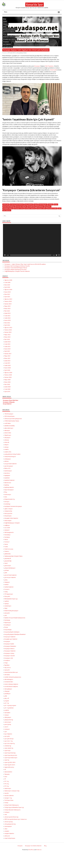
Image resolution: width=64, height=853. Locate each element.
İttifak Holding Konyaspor (11, 610)
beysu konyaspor (9, 489)
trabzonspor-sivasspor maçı (11, 791)
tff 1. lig (6, 781)
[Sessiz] (56, 255)
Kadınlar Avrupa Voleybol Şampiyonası (14, 617)
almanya (6, 440)
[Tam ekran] (59, 255)
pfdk (5, 696)
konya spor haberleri (8, 36)
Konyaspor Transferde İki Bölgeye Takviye (16, 267)
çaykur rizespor (8, 508)
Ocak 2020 (7, 389)
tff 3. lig (6, 786)
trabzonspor (7, 788)
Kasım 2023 (7, 292)
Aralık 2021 (7, 346)
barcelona (7, 473)
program (6, 700)
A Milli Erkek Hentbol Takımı (11, 421)
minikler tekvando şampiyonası (12, 677)
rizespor (6, 715)
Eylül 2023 (7, 296)
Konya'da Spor (34, 4)
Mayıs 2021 (7, 356)
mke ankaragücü (8, 679)
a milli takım (7, 423)
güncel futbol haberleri (9, 29)
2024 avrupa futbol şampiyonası (13, 418)
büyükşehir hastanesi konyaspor (13, 506)
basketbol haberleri (9, 480)
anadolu (6, 449)
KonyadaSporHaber (22, 53)
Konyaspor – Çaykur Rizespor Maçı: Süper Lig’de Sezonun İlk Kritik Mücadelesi (25, 264)
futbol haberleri (43, 204)
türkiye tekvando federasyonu (12, 810)
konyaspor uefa (8, 658)
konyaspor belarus (9, 648)
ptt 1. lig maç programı (10, 705)
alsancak (6, 442)
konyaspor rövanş (9, 653)
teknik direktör (8, 772)
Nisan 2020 (7, 382)
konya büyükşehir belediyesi (11, 632)
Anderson (38, 849)
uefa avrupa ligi (8, 821)
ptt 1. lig (6, 703)
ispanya (6, 603)
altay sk (6, 444)
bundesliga (7, 504)
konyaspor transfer (9, 655)
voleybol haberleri (9, 833)
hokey (6, 591)
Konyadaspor (40, 206)
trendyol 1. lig (8, 798)
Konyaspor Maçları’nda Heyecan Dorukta (15, 269)
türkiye (6, 802)
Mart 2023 (7, 311)
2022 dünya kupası (9, 416)
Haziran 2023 (7, 304)
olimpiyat (6, 691)
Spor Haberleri (7, 44)
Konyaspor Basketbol (10, 646)
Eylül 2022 (7, 325)
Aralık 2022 (7, 318)
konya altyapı (8, 629)
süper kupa (7, 750)
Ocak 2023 (7, 315)
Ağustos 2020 (8, 372)
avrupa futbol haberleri (10, 463)
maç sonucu (7, 667)
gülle (5, 572)
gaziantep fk (7, 558)
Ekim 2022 (7, 323)
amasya (6, 447)
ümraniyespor (8, 826)
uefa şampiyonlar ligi (10, 824)
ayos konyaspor (8, 466)
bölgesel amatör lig (9, 499)
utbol (5, 829)
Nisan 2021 (7, 358)
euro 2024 (7, 527)
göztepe (6, 570)
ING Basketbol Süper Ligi (10, 599)
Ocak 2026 (7, 282)
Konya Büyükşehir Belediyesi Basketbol (15, 634)
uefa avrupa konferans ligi (11, 817)
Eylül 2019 (7, 391)
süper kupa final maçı (10, 753)
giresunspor (7, 565)
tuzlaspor (7, 812)
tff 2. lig (6, 783)
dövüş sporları (8, 513)
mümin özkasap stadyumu (11, 684)
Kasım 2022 (7, 320)
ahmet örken (7, 433)
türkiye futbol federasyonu (11, 805)
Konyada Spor (31, 206)
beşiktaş (6, 485)
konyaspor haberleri (30, 208)
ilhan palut (7, 596)
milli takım (7, 674)
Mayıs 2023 (7, 306)
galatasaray (7, 553)
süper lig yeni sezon (9, 764)
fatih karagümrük (9, 532)
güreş (5, 580)
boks (5, 497)
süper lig (6, 760)
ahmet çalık (6, 204)
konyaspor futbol (18, 208)
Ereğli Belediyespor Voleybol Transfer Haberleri (17, 271)
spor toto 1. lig (8, 741)
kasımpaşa (7, 620)
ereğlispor (7, 525)
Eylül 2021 (7, 351)
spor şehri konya (7, 47)
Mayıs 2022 (7, 334)
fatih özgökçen (28, 204)
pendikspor (7, 693)
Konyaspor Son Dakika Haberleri (33, 845)
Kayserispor (7, 622)
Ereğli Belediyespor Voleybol (12, 523)
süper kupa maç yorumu (10, 755)
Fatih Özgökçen (49, 66)
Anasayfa (20, 845)
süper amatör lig (8, 748)
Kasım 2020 (7, 368)
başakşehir (7, 475)
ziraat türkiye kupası (9, 838)
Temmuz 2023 (8, 301)
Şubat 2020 (7, 386)
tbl (5, 769)
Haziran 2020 (7, 377)
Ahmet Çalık (53, 70)
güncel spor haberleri (9, 31)
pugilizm (6, 710)
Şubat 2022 (7, 341)
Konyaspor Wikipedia (9, 402)
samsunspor (7, 722)
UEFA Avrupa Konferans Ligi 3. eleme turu (15, 819)
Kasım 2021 (7, 349)
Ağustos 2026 (8, 280)
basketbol (7, 478)
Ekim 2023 (7, 294)
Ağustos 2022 (8, 327)
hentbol (6, 584)
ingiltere (6, 601)
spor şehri (7, 736)
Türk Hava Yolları (8, 800)
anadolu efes (7, 452)
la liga (5, 663)
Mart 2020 (7, 384)
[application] (32, 240)
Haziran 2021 (7, 353)
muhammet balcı (8, 681)
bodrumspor (7, 494)
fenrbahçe (7, 537)
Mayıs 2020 (7, 379)
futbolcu (5, 24)
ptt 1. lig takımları (9, 708)
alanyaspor (7, 437)
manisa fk (7, 670)
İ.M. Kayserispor (8, 594)
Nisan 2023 (7, 308)
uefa (5, 814)
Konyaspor (37, 66)
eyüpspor (7, 530)
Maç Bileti (6, 665)
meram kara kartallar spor (11, 672)
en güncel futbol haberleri (16, 204)
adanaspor (7, 430)
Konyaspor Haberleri (10, 651)
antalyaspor (7, 459)
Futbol (5, 21)
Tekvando (7, 774)
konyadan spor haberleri (9, 39)
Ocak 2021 (7, 363)
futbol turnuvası (8, 549)
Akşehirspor (7, 435)
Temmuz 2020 (8, 375)
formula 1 (7, 542)
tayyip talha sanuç (9, 767)
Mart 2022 (7, 339)
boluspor (6, 501)
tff (5, 779)
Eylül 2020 (7, 370)
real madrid (7, 712)
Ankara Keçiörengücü (10, 456)
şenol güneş (7, 724)
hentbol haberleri (9, 587)
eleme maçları (7, 520)
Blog (4, 19)
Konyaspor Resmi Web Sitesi (10, 400)
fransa (6, 544)
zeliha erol (7, 836)
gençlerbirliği (7, 561)
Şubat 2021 (7, 360)
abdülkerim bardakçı (9, 425)
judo (5, 615)
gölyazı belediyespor (9, 568)
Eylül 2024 (7, 287)
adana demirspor (8, 428)
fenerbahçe (7, 534)
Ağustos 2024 (8, 289)
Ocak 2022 (7, 344)
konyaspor (6, 41)
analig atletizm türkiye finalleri (12, 454)
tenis (5, 776)
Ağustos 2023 (8, 299)
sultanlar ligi (7, 746)
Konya (5, 34)
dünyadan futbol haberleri (11, 518)
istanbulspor (7, 606)
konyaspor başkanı (8, 208)
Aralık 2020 (7, 365)
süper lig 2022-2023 (9, 762)
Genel (4, 26)
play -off (6, 698)
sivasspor (7, 729)
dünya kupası (7, 516)
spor (59, 208)
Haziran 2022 (7, 332)
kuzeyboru (7, 660)
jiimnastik (7, 613)
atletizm (6, 461)
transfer (6, 793)
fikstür (6, 539)
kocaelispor (7, 625)
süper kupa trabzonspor (10, 757)
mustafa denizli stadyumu (11, 686)
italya (5, 608)
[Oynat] (5, 255)
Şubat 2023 (7, 313)
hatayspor (7, 582)
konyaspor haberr (41, 208)
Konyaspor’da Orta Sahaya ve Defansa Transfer (17, 266)
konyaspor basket (9, 644)
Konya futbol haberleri (8, 206)
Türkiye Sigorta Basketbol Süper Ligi (14, 807)
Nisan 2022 (7, 337)
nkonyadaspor (8, 689)
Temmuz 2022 (8, 330)
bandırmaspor (8, 471)
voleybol (6, 831)
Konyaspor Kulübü (52, 208)
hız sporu (6, 589)
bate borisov (7, 482)
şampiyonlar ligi (8, 719)
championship (8, 511)
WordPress (31, 849)
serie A (6, 727)
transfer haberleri (9, 795)
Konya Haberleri (7, 404)
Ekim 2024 (7, 285)
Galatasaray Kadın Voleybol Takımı (13, 556)
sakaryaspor (7, 717)
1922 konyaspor (8, 414)
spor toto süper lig (9, 743)
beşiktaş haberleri (9, 487)
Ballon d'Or (7, 468)
